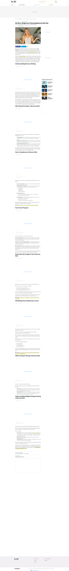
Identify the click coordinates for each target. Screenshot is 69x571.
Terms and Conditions (48, 558)
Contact (35, 560)
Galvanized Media (35, 568)
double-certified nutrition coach (32, 52)
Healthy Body (51, 4)
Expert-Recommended (25, 21)
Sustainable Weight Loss (19, 456)
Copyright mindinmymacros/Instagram (20, 44)
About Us (46, 560)
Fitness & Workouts (22, 4)
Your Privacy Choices (35, 570)
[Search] (55, 1)
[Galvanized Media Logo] (17, 568)
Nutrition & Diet (36, 4)
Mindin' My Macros (23, 56)
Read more (27, 453)
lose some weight (36, 432)
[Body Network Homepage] (13, 2)
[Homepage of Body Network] (16, 559)
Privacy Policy (36, 558)
